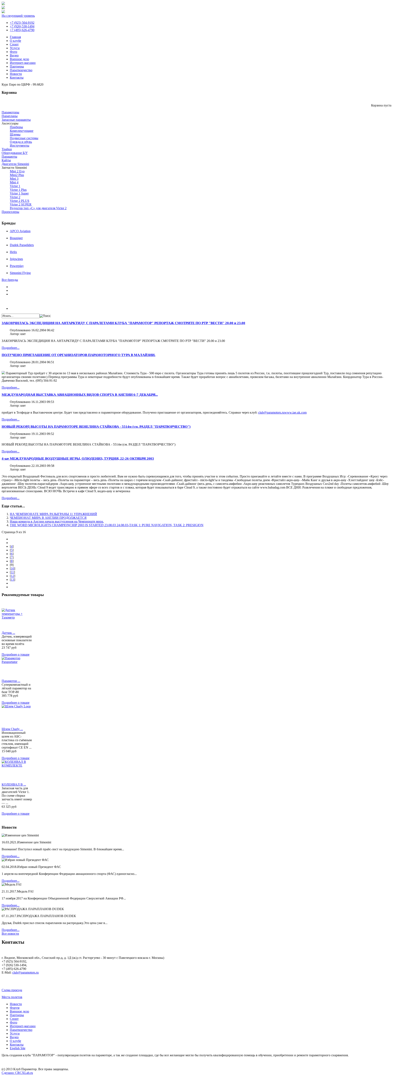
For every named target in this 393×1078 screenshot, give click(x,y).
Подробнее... (10, 348)
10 (12, 568)
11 (12, 572)
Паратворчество (21, 70)
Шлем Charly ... (12, 729)
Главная (15, 37)
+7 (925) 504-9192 (22, 22)
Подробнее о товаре (15, 654)
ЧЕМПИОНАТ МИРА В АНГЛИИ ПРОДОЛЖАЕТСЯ (48, 517)
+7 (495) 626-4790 (22, 30)
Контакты (17, 77)
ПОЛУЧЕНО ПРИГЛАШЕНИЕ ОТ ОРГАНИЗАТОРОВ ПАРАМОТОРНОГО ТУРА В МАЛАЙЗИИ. (78, 355)
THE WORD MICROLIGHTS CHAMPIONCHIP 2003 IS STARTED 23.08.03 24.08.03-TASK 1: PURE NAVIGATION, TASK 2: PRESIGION (106, 525)
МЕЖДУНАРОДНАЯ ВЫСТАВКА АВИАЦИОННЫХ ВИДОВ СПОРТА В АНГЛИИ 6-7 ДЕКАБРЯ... (80, 395)
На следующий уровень (18, 15)
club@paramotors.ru (25, 972)
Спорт (14, 44)
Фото (13, 51)
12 (12, 576)
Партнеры (17, 66)
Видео (14, 55)
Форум (14, 1007)
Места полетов (12, 997)
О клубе (15, 40)
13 (12, 579)
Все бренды (10, 280)
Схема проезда (12, 990)
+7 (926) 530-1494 (22, 26)
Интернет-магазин (23, 62)
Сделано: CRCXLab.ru (17, 1073)
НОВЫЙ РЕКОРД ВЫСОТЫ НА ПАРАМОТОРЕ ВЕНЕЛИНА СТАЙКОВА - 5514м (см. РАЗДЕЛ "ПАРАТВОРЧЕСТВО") (96, 427)
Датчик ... (8, 633)
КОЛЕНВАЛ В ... (14, 784)
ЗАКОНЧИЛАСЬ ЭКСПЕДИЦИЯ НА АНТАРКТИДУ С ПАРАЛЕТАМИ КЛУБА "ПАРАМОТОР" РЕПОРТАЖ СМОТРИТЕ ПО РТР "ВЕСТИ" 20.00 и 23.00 (123, 323)
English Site (17, 1048)
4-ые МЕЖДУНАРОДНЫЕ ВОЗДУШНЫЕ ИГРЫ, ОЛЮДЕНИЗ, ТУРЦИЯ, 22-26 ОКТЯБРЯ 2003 (78, 458)
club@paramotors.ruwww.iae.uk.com (282, 412)
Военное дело (19, 59)
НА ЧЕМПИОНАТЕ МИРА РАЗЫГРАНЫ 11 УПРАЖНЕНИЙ (53, 514)
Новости (16, 74)
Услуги (15, 48)
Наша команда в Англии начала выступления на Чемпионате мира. (57, 521)
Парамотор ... (11, 681)
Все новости (10, 933)
